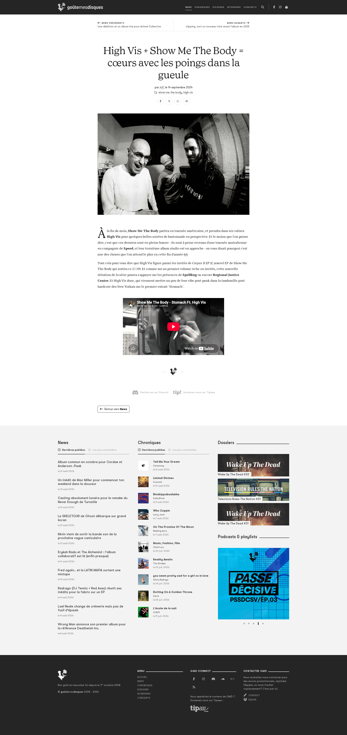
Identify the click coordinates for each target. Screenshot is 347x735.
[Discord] (213, 679)
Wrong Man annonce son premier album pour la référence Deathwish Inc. (92, 626)
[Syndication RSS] (194, 687)
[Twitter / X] (169, 101)
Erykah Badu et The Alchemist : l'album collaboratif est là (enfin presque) (87, 554)
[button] (244, 624)
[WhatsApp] (177, 101)
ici (186, 254)
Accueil (142, 677)
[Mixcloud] (232, 679)
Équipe (252, 699)
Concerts (250, 7)
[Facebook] (274, 7)
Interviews (234, 7)
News (188, 7)
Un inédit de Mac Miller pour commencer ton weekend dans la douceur (91, 482)
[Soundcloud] (222, 679)
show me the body (170, 92)
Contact (254, 695)
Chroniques (202, 7)
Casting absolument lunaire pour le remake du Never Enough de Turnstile (92, 500)
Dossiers (218, 7)
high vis (188, 92)
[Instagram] (280, 7)
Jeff (162, 87)
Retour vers (115, 409)
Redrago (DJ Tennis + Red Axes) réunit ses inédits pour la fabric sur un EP (90, 590)
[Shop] (286, 7)
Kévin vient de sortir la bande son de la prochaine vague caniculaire (87, 536)
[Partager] (186, 101)
